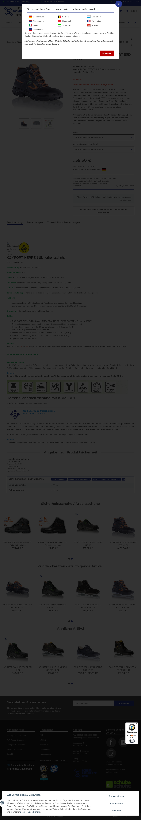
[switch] (132, 741)
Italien (35, 25)
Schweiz (95, 25)
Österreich (66, 21)
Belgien (65, 17)
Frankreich (96, 21)
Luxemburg (96, 17)
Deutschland (38, 17)
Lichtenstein (38, 29)
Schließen (107, 53)
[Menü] (136, 724)
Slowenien (66, 25)
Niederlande (38, 21)
